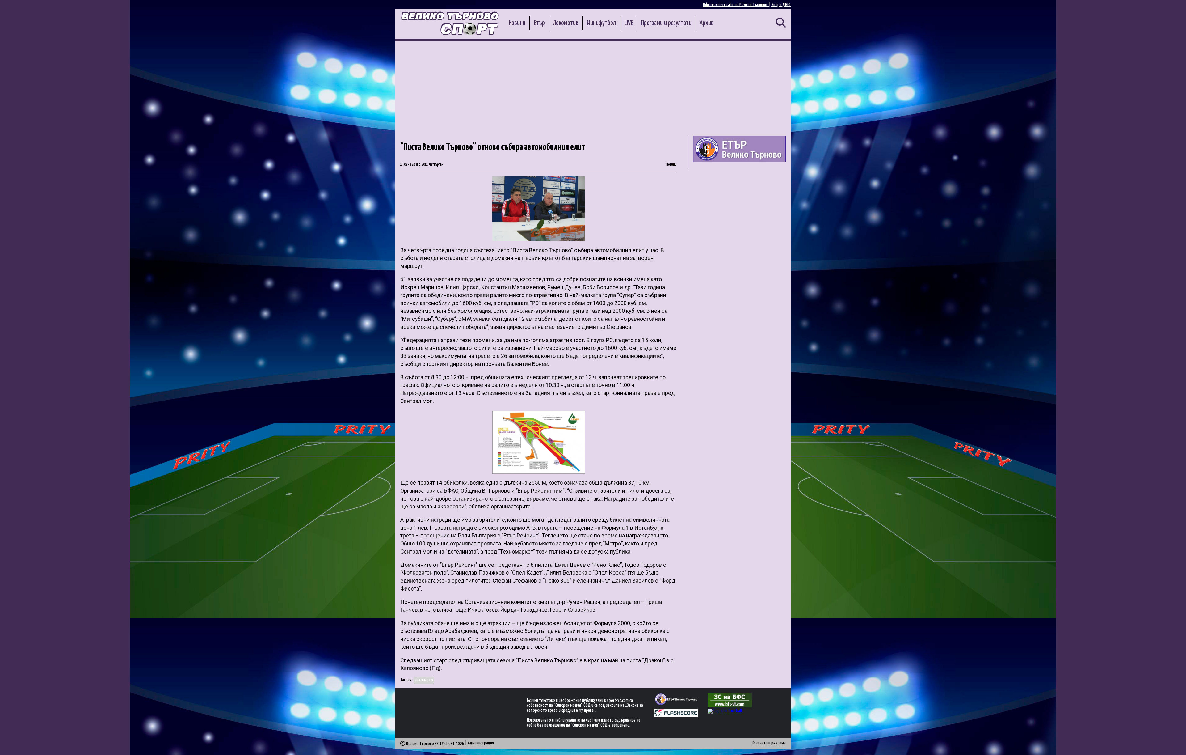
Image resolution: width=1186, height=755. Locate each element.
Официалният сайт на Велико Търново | (737, 4)
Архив (707, 23)
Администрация (481, 743)
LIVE (629, 23)
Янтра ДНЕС (781, 4)
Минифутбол (601, 23)
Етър (539, 23)
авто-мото (424, 680)
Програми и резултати (666, 23)
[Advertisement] (593, 87)
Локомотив (565, 23)
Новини (517, 23)
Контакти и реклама (769, 743)
